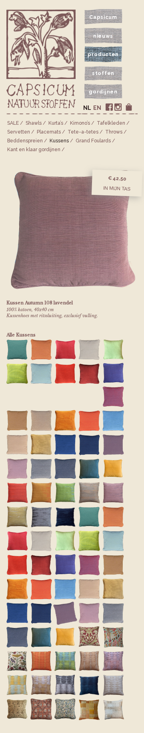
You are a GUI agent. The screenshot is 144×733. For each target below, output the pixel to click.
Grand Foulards (93, 141)
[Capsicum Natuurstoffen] (41, 96)
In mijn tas (116, 188)
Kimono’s (80, 123)
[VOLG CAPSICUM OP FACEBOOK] (109, 107)
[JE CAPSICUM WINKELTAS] (129, 107)
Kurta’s (55, 123)
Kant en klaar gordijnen (33, 149)
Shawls (34, 123)
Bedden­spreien (25, 141)
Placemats (49, 132)
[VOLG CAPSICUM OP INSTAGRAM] (118, 107)
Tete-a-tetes (83, 132)
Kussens (59, 141)
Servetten (18, 132)
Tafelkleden (111, 123)
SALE (13, 123)
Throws (113, 132)
